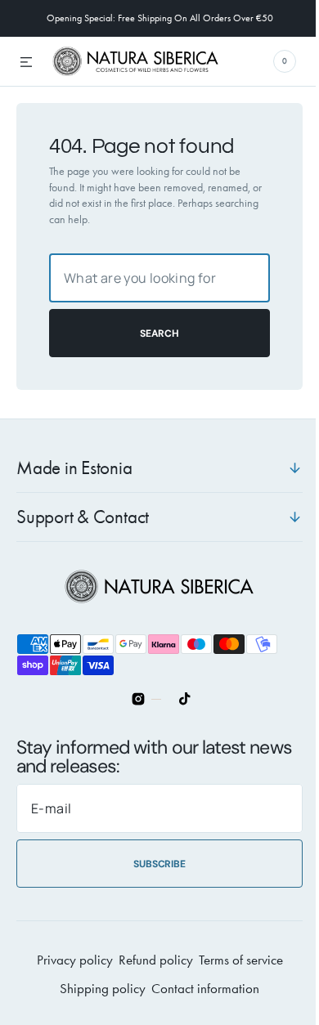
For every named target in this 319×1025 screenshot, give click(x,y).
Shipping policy (97, 988)
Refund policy (149, 960)
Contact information (200, 988)
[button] (26, 63)
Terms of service (234, 960)
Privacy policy (68, 960)
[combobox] (153, 277)
